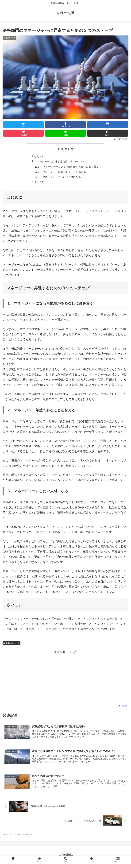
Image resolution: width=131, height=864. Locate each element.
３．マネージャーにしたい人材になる (59, 176)
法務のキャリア (12, 643)
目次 (61, 149)
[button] (121, 494)
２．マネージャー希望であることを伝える (61, 171)
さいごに (39, 182)
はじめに (39, 156)
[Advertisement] (65, 677)
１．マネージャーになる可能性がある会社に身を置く (68, 166)
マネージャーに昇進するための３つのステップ (61, 161)
